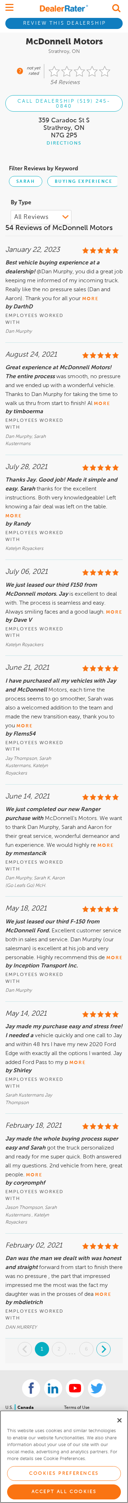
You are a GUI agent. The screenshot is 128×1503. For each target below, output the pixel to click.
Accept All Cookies (64, 1491)
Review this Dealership (64, 23)
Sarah (25, 182)
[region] (64, 1456)
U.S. (9, 1408)
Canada (25, 1408)
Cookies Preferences (63, 1473)
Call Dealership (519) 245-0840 (64, 104)
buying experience (84, 182)
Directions (64, 143)
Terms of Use (77, 1408)
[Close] (119, 1420)
